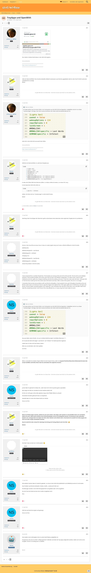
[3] (25, 171)
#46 (87, 242)
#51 (87, 411)
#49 (87, 358)
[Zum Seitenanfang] (88, 571)
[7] (25, 177)
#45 (87, 215)
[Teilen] (88, 23)
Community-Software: (45, 571)
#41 (87, 28)
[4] (25, 173)
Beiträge (6, 47)
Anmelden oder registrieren (77, 1)
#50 (87, 385)
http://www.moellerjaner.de (29, 65)
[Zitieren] (87, 70)
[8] (25, 179)
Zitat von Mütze (29, 107)
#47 (87, 273)
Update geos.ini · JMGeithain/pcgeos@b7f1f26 (32, 46)
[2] (25, 170)
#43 (87, 103)
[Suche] (87, 2)
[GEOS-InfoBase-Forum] (45, 8)
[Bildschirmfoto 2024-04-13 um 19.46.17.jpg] (44, 125)
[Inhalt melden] (83, 70)
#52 (87, 440)
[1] (25, 169)
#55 (87, 534)
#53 (87, 480)
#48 (87, 299)
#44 (87, 160)
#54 (87, 507)
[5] (25, 174)
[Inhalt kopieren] (86, 166)
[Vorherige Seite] (2, 23)
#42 (87, 76)
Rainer (35, 205)
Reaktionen (6, 45)
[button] (64, 2)
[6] (25, 176)
